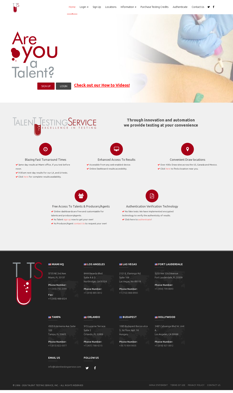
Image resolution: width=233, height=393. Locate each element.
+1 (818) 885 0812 (93, 292)
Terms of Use (177, 385)
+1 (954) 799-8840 (164, 288)
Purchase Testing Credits (155, 6)
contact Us (79, 223)
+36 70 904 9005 (127, 345)
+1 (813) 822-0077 (57, 345)
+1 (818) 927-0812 (164, 345)
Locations (110, 6)
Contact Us (198, 6)
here (26, 176)
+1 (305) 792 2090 (57, 288)
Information (128, 6)
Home (72, 6)
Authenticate (180, 6)
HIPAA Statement (158, 385)
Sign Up (97, 6)
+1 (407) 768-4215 (93, 345)
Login (83, 6)
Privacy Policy (196, 385)
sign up (67, 219)
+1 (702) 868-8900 (128, 292)
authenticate (144, 219)
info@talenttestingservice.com (64, 366)
